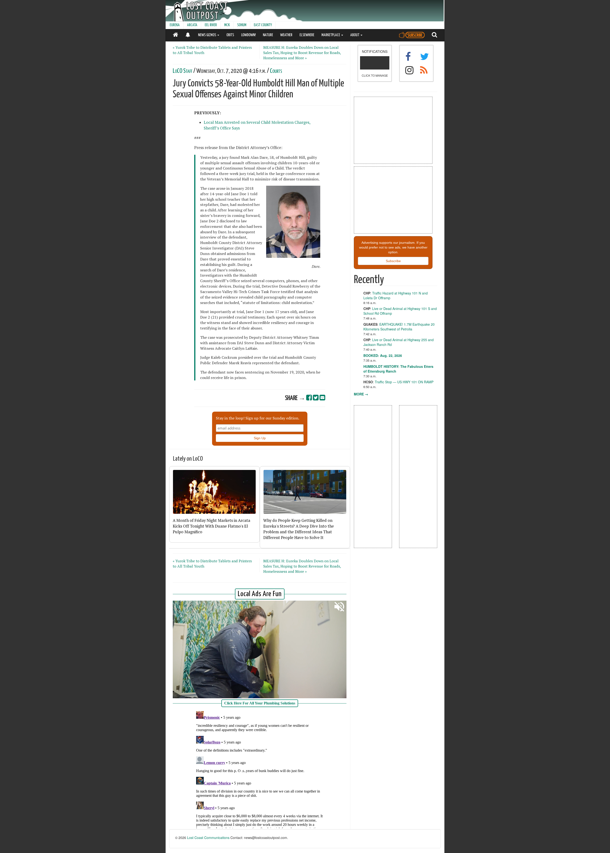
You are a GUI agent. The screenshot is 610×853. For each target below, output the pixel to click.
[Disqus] (259, 768)
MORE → (361, 394)
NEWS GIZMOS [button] (207, 35)
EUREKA (175, 25)
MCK (227, 25)
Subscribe (393, 261)
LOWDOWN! (248, 35)
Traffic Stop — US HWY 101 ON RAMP (404, 381)
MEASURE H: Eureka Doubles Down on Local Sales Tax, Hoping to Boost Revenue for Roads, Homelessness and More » (302, 52)
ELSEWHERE (307, 35)
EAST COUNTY (263, 25)
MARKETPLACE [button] (331, 35)
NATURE (268, 35)
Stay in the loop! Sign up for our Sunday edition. (257, 418)
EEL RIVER (211, 25)
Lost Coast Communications (208, 837)
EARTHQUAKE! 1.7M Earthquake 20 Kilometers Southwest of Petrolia (399, 326)
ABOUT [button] (355, 35)
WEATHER (286, 35)
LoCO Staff (182, 71)
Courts (276, 71)
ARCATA (192, 25)
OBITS (230, 35)
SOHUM (241, 25)
